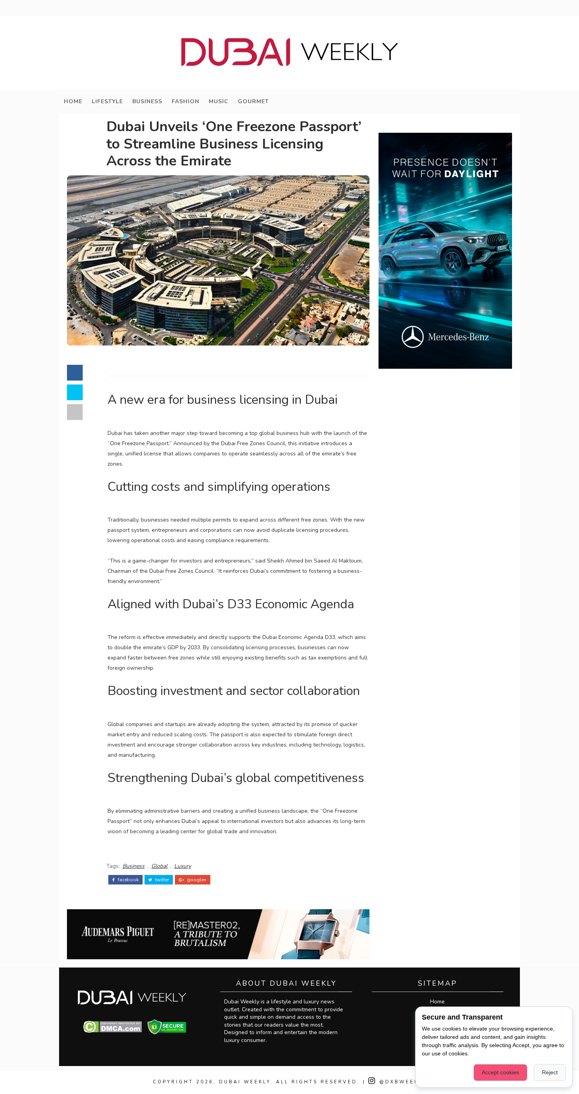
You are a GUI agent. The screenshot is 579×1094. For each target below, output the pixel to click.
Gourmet (253, 101)
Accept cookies (500, 1072)
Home (73, 101)
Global (159, 866)
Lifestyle (107, 101)
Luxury (182, 866)
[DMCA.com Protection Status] (112, 1026)
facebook (128, 879)
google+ (196, 879)
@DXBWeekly (402, 1082)
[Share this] (75, 373)
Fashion (185, 101)
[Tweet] (75, 392)
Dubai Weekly (245, 1082)
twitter (161, 879)
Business (147, 101)
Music (218, 101)
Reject (550, 1072)
